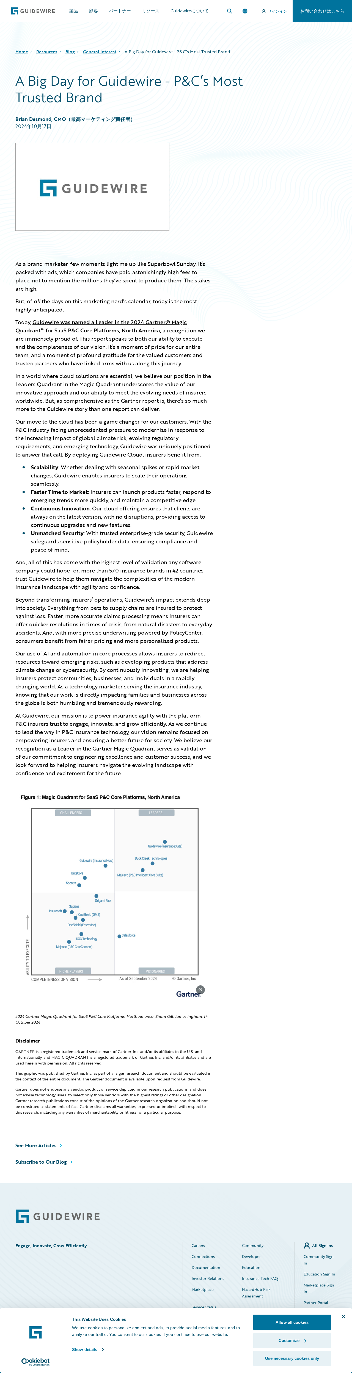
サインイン (277, 11)
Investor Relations (208, 1278)
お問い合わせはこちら (322, 11)
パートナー (120, 10)
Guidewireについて (189, 10)
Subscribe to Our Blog (41, 1161)
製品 (73, 10)
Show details (84, 1349)
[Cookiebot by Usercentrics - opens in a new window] (36, 1362)
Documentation (206, 1267)
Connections (203, 1256)
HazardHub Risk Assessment (256, 1292)
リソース (151, 10)
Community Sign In (319, 1260)
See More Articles (35, 1145)
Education (251, 1267)
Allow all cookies (292, 1322)
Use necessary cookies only (292, 1358)
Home (21, 51)
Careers (198, 1245)
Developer (251, 1256)
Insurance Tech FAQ (260, 1278)
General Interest (99, 51)
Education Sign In (319, 1274)
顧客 (93, 10)
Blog (70, 51)
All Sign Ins (322, 1245)
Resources (46, 51)
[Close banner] (343, 1316)
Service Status (204, 1307)
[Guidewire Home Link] (57, 1216)
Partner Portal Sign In (316, 1306)
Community (252, 1245)
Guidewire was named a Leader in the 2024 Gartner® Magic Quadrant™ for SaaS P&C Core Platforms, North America (101, 326)
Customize (289, 1340)
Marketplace (203, 1289)
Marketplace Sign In (319, 1288)
